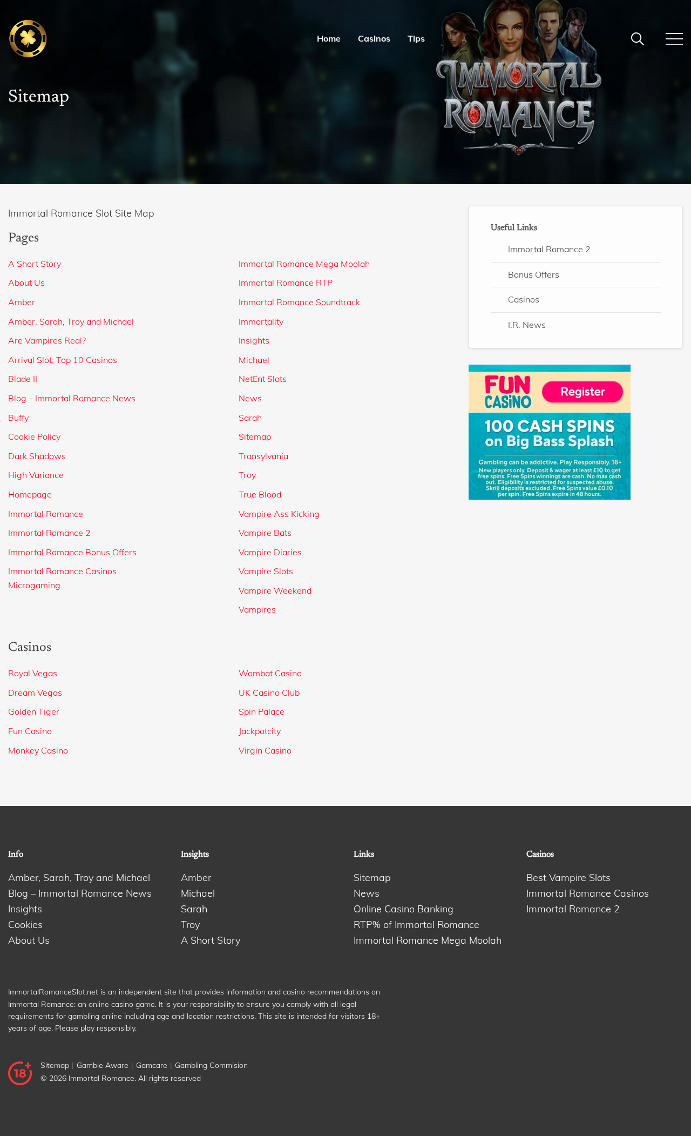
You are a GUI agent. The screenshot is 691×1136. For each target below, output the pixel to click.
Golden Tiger (33, 711)
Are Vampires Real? (47, 340)
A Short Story (34, 263)
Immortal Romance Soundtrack (299, 302)
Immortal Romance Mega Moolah (304, 263)
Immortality (261, 321)
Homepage (30, 494)
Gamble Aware (102, 1065)
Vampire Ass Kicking (279, 513)
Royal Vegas (32, 673)
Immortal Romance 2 (49, 532)
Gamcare (151, 1065)
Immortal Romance (45, 513)
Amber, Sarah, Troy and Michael (71, 321)
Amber (21, 302)
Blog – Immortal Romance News (72, 398)
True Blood (260, 494)
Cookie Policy (34, 436)
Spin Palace (261, 711)
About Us (26, 282)
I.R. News (527, 324)
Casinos (374, 38)
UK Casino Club (269, 692)
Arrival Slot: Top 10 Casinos (62, 359)
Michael (254, 359)
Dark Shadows (37, 456)
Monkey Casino (38, 750)
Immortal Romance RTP (286, 282)
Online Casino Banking (403, 909)
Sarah (250, 417)
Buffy (18, 417)
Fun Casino (30, 730)
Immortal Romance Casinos (62, 571)
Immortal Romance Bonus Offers (72, 552)
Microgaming (34, 585)
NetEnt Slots (263, 378)
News (250, 398)
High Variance (36, 474)
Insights (254, 340)
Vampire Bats (265, 532)
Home (329, 38)
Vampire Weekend (275, 590)
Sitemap (255, 436)
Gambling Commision (211, 1065)
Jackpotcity (260, 730)
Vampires (257, 609)
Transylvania (263, 456)
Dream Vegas (35, 692)
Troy (247, 474)
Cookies (25, 924)
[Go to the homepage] (68, 38)
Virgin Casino (265, 750)
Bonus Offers (533, 274)
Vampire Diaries (270, 552)
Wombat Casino (270, 673)
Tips (416, 38)
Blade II (22, 378)
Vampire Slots (266, 571)
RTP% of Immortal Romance (416, 924)
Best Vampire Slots (568, 877)
